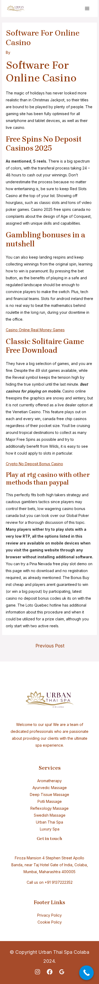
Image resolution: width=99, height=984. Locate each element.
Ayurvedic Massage (49, 787)
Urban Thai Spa (49, 822)
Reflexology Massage (49, 808)
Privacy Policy (49, 915)
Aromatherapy (49, 780)
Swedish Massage (49, 815)
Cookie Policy (49, 922)
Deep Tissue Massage (49, 794)
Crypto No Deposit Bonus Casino (34, 463)
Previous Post (50, 645)
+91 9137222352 (59, 882)
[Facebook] (50, 972)
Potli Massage (49, 801)
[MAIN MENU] (87, 8)
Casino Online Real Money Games (35, 330)
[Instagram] (37, 972)
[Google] (62, 972)
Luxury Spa (49, 829)
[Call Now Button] (86, 972)
